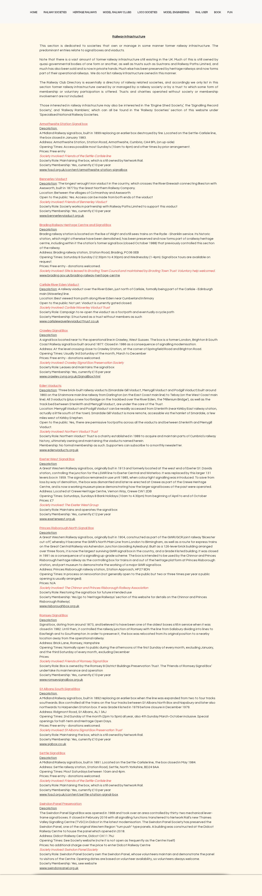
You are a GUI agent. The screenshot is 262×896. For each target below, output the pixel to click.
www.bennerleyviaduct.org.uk (62, 215)
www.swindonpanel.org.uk (59, 868)
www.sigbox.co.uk (53, 744)
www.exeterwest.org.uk (57, 519)
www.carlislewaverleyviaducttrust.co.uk (69, 321)
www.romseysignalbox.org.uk (61, 679)
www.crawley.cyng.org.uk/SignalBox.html (70, 376)
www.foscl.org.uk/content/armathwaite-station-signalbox (83, 169)
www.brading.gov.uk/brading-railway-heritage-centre (80, 275)
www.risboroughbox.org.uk (59, 606)
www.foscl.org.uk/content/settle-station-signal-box (79, 794)
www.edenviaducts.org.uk (59, 450)
